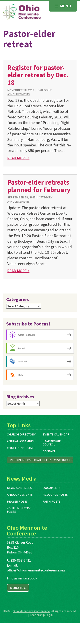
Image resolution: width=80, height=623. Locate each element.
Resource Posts (55, 495)
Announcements (18, 94)
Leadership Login (41, 615)
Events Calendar (56, 434)
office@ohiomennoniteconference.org (36, 570)
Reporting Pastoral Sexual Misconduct (41, 460)
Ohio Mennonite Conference (31, 611)
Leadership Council (52, 443)
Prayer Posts (17, 501)
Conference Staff (21, 448)
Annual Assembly (20, 441)
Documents (51, 488)
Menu (65, 5)
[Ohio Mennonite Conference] (22, 12)
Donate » (18, 587)
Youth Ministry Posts (18, 509)
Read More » (18, 157)
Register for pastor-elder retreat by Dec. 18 (37, 75)
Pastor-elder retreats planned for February (38, 186)
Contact (49, 451)
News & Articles (19, 488)
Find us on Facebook (22, 578)
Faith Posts (51, 501)
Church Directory (21, 434)
